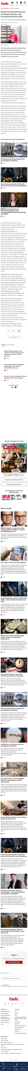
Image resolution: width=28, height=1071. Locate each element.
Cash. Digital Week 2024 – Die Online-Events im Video (12, 1045)
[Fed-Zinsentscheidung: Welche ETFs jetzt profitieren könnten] (14, 149)
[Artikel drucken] (14, 331)
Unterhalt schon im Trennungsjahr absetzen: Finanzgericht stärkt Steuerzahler (12, 780)
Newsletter (18, 1029)
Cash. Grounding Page (21, 1033)
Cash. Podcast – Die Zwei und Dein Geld (11, 1053)
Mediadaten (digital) (20, 1025)
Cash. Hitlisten (5, 1051)
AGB (16, 1015)
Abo (16, 1011)
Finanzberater (4, 1013)
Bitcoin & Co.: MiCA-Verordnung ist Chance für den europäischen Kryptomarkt (12, 637)
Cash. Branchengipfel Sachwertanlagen (11, 1049)
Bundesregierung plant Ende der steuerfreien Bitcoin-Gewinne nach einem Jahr (12, 931)
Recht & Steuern (5, 1022)
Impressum (17, 1021)
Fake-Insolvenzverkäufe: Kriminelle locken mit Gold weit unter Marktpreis (14, 185)
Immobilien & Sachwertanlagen (5, 1018)
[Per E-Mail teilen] (19, 331)
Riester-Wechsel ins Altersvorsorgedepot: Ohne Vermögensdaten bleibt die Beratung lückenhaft (13, 211)
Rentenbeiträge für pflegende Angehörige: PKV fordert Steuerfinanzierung (14, 366)
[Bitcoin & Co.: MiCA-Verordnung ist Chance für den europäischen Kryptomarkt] (14, 626)
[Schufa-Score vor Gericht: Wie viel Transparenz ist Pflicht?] (14, 735)
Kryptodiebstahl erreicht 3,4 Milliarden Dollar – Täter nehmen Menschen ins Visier (14, 599)
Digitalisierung (5, 1020)
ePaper (16, 1013)
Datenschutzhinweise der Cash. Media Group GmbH (21, 1019)
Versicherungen (5, 1011)
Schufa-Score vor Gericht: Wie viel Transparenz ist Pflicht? (12, 745)
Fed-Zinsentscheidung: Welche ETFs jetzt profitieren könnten (12, 160)
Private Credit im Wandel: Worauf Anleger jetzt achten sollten (15, 377)
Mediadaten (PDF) (19, 1027)
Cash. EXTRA (4, 1038)
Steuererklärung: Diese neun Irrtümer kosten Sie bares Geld (14, 818)
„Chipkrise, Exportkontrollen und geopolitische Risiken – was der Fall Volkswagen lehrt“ (13, 529)
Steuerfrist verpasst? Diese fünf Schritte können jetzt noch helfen (12, 675)
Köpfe (2, 1024)
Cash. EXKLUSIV (4, 1040)
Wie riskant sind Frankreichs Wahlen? (13, 562)
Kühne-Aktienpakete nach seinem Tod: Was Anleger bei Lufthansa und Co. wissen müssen (14, 353)
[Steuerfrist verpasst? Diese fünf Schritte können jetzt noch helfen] (14, 665)
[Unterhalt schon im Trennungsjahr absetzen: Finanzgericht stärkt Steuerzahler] (14, 769)
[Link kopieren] (8, 331)
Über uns (17, 1031)
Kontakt (17, 1023)
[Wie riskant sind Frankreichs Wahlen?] (14, 553)
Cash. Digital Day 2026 (6, 1042)
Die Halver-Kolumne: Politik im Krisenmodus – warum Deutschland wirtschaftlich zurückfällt (13, 892)
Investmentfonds (5, 1015)
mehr (4, 163)
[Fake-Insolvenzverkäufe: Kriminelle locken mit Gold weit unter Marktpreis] (14, 174)
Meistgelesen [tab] (10, 344)
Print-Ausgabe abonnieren (14, 484)
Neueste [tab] (3, 344)
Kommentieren (14, 337)
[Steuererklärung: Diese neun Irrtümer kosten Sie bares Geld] (14, 808)
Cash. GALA (3, 1047)
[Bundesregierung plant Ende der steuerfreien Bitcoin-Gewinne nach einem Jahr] (14, 920)
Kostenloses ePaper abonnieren (14, 480)
